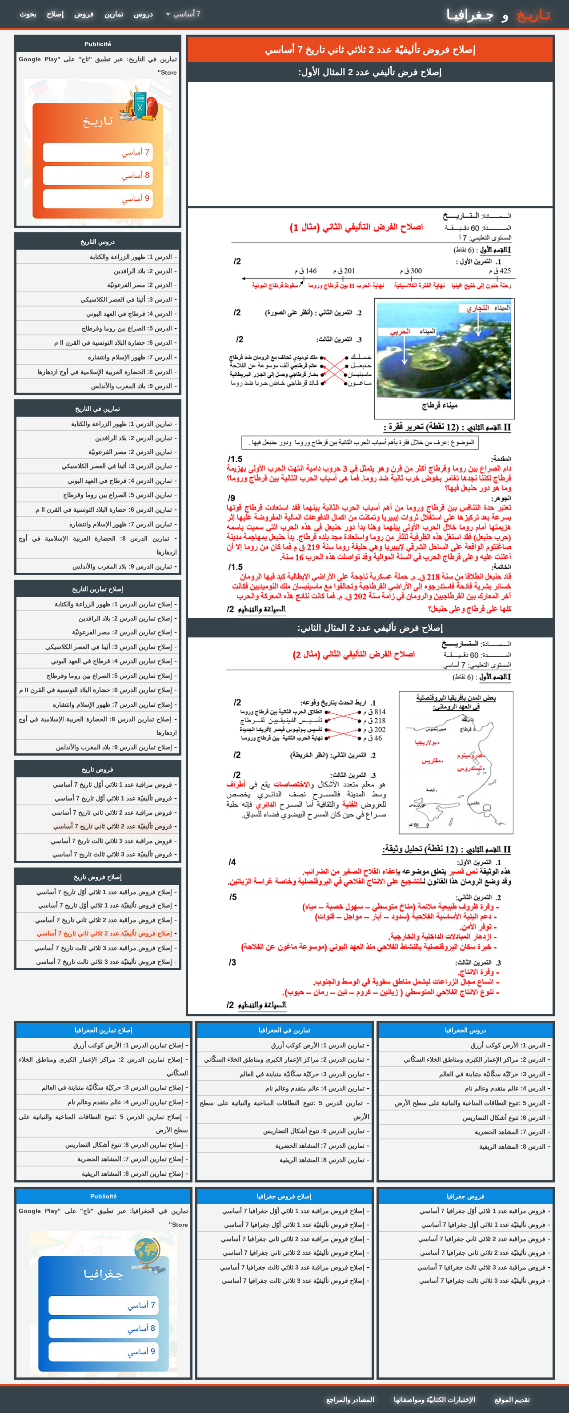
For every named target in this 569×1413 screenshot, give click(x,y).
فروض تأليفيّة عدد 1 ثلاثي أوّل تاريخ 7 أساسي (113, 798)
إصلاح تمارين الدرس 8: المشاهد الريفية (132, 1173)
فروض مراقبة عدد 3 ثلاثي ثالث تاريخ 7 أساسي (111, 840)
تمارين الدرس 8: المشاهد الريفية (322, 1159)
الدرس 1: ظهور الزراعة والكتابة (131, 256)
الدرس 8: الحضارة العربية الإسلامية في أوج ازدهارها (104, 371)
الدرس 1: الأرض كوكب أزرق (508, 1045)
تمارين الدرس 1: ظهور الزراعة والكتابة (121, 423)
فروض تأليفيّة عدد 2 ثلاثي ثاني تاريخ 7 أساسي (112, 826)
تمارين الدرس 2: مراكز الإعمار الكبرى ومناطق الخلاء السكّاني (284, 1059)
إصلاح (55, 14)
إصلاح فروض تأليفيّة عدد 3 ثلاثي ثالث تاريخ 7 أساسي (104, 961)
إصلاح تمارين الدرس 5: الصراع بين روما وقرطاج (109, 675)
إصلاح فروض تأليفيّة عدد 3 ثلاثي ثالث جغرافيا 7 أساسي (293, 1280)
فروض (84, 14)
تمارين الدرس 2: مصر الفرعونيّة (130, 451)
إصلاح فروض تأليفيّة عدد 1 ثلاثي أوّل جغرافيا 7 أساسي (294, 1224)
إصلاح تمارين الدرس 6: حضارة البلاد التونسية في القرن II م (95, 689)
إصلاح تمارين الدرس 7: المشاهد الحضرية (130, 1158)
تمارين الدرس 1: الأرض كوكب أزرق (318, 1045)
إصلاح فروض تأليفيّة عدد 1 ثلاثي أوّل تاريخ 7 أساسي (105, 905)
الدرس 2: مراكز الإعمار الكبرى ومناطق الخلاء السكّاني (474, 1059)
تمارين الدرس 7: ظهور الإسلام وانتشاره (120, 524)
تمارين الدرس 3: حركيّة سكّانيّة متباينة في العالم (302, 1074)
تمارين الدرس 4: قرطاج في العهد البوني (120, 480)
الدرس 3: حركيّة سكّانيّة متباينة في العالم (492, 1074)
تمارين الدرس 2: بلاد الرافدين (133, 438)
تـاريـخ (533, 14)
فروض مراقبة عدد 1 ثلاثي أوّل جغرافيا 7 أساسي (482, 1210)
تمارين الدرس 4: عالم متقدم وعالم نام (315, 1088)
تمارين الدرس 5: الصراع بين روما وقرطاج (117, 494)
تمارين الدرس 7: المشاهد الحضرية (320, 1145)
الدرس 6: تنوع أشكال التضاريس (504, 1117)
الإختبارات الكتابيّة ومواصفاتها (434, 1399)
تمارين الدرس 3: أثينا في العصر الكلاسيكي (117, 466)
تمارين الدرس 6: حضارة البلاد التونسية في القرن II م (104, 509)
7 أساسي (181, 14)
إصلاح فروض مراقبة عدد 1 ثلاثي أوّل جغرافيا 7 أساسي (293, 1210)
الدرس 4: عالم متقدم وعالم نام (505, 1088)
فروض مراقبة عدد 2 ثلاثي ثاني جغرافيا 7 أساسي (481, 1238)
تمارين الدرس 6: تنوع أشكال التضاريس (314, 1130)
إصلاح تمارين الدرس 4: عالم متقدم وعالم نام (125, 1102)
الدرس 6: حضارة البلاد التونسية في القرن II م (113, 342)
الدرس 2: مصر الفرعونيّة (139, 284)
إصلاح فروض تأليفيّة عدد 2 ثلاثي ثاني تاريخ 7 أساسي (104, 933)
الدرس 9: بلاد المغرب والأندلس (131, 386)
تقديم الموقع (512, 1399)
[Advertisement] (370, 144)
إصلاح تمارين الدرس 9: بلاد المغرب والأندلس (114, 747)
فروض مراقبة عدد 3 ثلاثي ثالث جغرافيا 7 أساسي (481, 1267)
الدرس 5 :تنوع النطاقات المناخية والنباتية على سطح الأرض (470, 1103)
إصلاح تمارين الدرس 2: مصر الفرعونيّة (122, 632)
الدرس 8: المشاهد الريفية (512, 1146)
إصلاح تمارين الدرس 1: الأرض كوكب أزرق (128, 1045)
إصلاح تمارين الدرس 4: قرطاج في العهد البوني (111, 661)
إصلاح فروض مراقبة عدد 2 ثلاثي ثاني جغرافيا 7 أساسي (293, 1238)
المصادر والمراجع (350, 1399)
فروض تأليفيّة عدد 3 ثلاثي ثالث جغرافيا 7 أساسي (482, 1280)
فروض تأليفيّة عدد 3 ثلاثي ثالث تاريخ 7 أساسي (112, 854)
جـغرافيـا (470, 14)
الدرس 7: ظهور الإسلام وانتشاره (130, 357)
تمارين (113, 14)
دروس (143, 14)
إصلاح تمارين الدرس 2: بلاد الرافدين (125, 618)
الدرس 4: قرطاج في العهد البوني (129, 313)
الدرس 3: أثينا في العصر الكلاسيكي (126, 299)
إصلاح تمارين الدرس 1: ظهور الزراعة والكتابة (113, 604)
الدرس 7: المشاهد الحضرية (510, 1131)
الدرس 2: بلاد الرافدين (143, 271)
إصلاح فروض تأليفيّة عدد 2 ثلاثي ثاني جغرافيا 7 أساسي (294, 1252)
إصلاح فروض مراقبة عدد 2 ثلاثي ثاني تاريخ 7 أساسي (103, 919)
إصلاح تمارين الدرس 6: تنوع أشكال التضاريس (124, 1144)
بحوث (28, 14)
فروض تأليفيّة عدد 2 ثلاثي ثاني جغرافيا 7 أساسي (482, 1252)
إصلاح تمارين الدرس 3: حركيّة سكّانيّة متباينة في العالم (112, 1087)
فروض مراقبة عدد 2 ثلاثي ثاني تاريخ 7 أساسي (112, 812)
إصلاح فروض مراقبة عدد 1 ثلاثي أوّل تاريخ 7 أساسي (104, 892)
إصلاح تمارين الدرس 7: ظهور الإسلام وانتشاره (112, 704)
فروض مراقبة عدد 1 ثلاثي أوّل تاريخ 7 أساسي (112, 784)
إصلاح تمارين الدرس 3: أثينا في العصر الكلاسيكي (108, 646)
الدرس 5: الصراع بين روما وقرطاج (127, 328)
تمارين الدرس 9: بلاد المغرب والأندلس (122, 566)
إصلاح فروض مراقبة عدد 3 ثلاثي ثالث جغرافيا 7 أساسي (292, 1267)
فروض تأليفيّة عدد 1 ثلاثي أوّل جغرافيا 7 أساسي (483, 1224)
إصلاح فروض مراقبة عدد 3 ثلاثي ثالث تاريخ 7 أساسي (103, 947)
